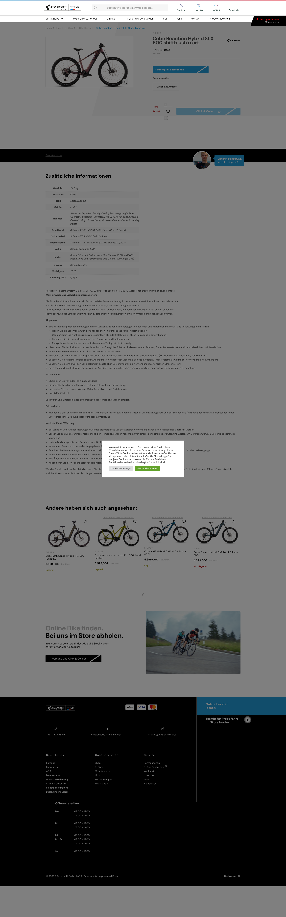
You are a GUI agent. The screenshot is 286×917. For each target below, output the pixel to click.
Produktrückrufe (220, 19)
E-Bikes (111, 19)
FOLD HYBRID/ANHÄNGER (140, 19)
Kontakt (195, 19)
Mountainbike (51, 19)
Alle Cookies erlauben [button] (147, 468)
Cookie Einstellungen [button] (121, 468)
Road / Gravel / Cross (84, 19)
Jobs (179, 19)
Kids (165, 19)
